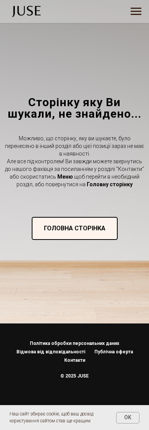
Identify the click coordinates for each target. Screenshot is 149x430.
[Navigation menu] (136, 11)
